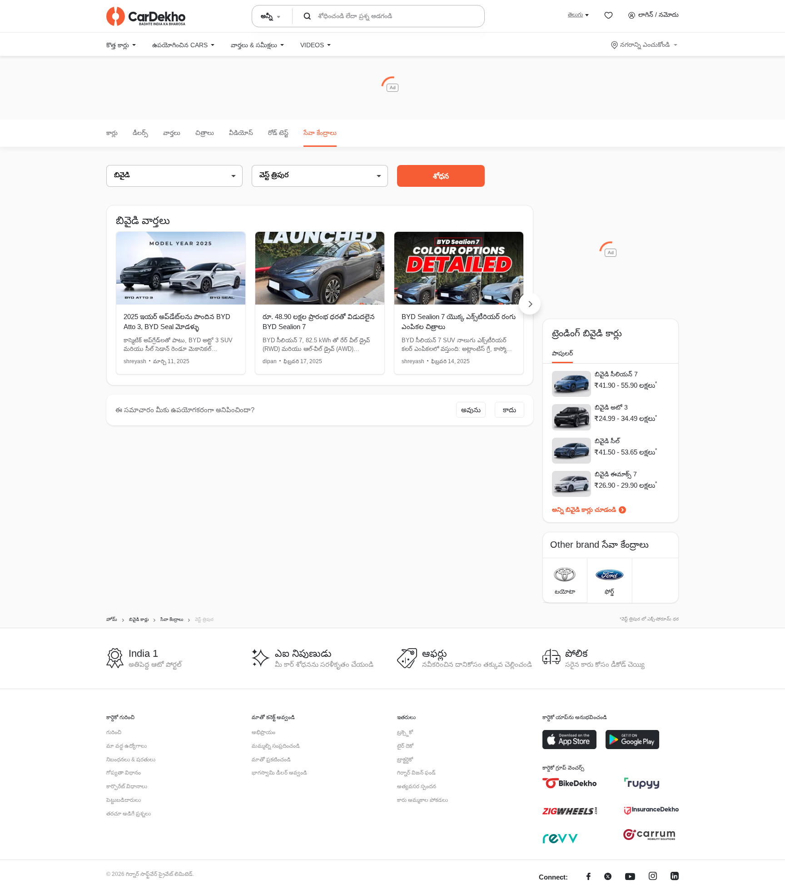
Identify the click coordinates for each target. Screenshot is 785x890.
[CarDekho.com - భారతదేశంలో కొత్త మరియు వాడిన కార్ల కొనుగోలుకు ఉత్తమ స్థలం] (145, 16)
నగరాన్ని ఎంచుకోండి (645, 44)
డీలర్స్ (140, 132)
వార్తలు (171, 132)
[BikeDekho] (569, 783)
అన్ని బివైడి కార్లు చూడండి (584, 509)
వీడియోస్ (241, 132)
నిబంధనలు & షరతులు (130, 759)
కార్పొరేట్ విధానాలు (126, 786)
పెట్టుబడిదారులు (123, 800)
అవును (471, 410)
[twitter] (607, 877)
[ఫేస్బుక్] (588, 877)
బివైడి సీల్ (607, 441)
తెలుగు (575, 14)
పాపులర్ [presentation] (562, 353)
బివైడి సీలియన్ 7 (616, 374)
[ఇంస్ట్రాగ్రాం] (653, 877)
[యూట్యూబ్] (630, 877)
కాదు (509, 410)
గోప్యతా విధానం (123, 773)
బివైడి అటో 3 (611, 407)
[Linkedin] (675, 877)
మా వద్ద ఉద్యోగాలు (126, 746)
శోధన (441, 176)
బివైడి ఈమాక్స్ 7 (616, 474)
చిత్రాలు (204, 132)
